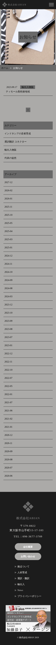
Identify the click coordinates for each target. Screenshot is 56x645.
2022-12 (8, 353)
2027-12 (8, 182)
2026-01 (8, 198)
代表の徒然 (10, 158)
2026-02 (8, 190)
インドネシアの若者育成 (17, 133)
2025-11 (8, 206)
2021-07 (8, 402)
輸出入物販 (10, 150)
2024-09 (8, 280)
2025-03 (8, 239)
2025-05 (8, 223)
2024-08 (8, 288)
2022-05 (8, 386)
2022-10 (8, 370)
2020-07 (8, 467)
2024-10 (8, 272)
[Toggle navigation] (51, 4)
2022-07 (8, 378)
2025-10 (8, 215)
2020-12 (8, 435)
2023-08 (8, 329)
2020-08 (8, 459)
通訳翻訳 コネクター (15, 141)
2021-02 (8, 418)
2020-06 (8, 476)
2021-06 (8, 410)
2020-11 (8, 443)
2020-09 (8, 451)
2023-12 (8, 304)
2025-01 (8, 247)
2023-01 (8, 345)
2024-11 (8, 264)
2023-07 (8, 337)
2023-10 (8, 312)
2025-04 (8, 231)
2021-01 (8, 427)
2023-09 (8, 321)
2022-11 (8, 361)
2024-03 (8, 296)
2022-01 (8, 394)
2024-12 (8, 255)
